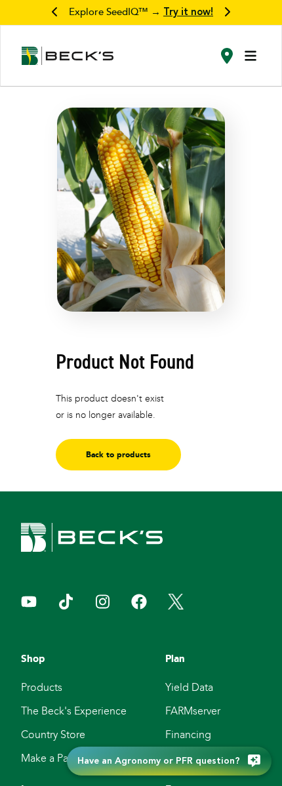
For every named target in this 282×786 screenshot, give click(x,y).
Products (41, 687)
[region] (141, 12)
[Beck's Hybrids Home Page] (67, 56)
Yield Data (189, 687)
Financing (188, 734)
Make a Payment (59, 758)
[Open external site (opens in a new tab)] (29, 602)
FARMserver (192, 711)
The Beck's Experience (74, 711)
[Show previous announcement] (55, 12)
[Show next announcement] (227, 12)
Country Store (53, 734)
